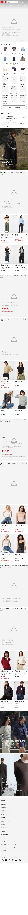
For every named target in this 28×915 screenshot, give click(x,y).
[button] (7, 224)
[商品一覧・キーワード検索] (26, 2)
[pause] (26, 149)
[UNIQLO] (3, 2)
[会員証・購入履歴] (19, 2)
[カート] (22, 2)
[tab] (3, 5)
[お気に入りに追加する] (12, 235)
